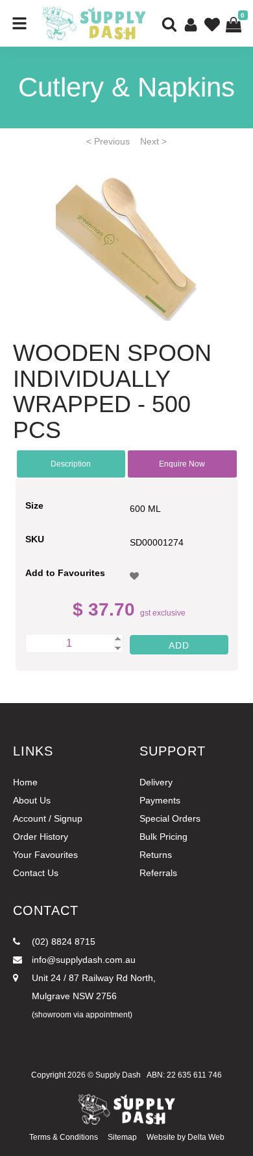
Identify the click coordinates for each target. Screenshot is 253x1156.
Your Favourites (45, 855)
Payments (159, 800)
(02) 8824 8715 (62, 941)
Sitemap (122, 1137)
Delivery (156, 782)
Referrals (158, 873)
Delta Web (205, 1137)
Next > (153, 141)
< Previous (108, 141)
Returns (155, 855)
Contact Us (35, 873)
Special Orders (169, 818)
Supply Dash (118, 1075)
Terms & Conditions (63, 1137)
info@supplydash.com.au (82, 959)
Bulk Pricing (163, 836)
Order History (40, 836)
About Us (32, 800)
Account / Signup (47, 818)
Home (25, 782)
